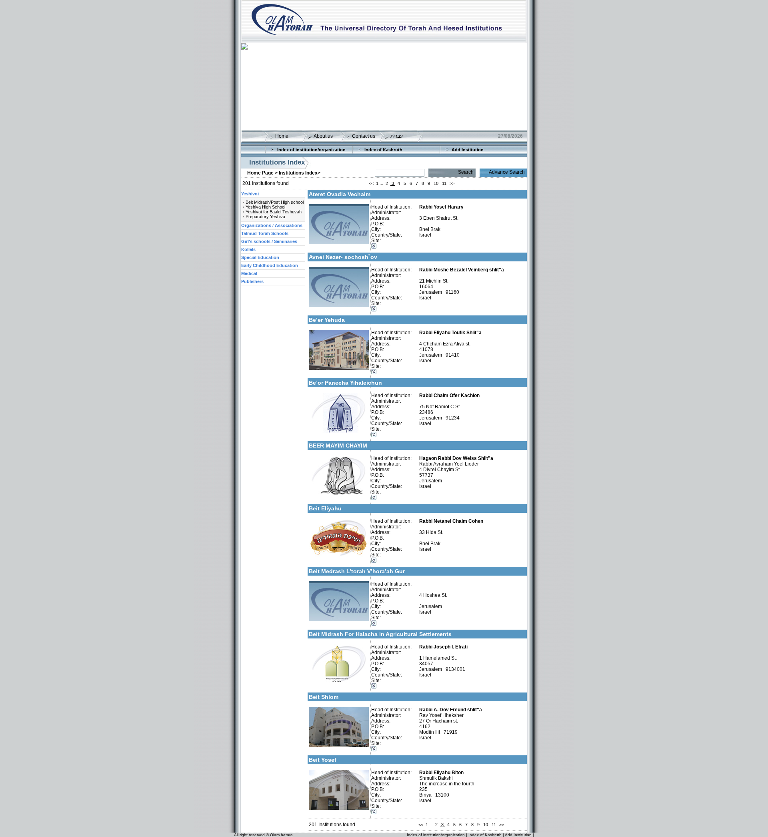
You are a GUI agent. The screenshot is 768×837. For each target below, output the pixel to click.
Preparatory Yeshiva (265, 216)
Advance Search (507, 172)
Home (281, 136)
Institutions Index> (299, 173)
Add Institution (468, 149)
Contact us (363, 136)
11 (444, 183)
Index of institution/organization (311, 149)
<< (371, 183)
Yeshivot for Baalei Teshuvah (274, 211)
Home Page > (262, 173)
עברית (396, 136)
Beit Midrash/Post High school (275, 202)
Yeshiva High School (265, 207)
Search (466, 172)
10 (436, 183)
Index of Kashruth (383, 149)
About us (323, 136)
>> (452, 183)
